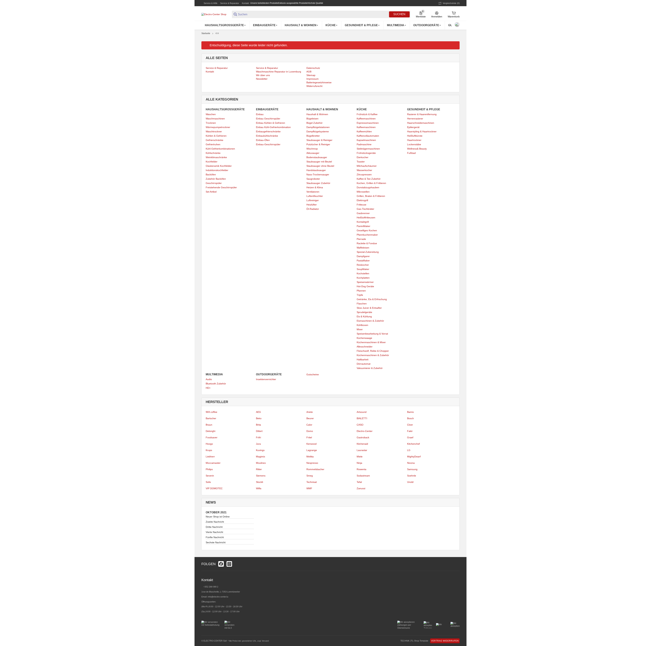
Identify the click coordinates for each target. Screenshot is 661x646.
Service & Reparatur (229, 3)
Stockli (259, 482)
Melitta (310, 456)
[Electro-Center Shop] (213, 14)
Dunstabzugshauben (368, 187)
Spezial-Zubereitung (368, 252)
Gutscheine (312, 374)
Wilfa (258, 488)
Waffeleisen (363, 247)
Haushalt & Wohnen (317, 114)
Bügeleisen (312, 118)
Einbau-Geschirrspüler (268, 144)
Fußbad (411, 153)
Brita (258, 424)
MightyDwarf (414, 456)
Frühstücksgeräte (366, 153)
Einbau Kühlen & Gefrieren (270, 122)
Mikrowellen (363, 191)
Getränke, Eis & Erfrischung (372, 299)
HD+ (208, 387)
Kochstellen (363, 273)
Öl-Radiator (312, 209)
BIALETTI (362, 418)
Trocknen (211, 122)
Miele (360, 456)
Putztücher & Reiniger (318, 144)
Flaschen (362, 303)
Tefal (359, 482)
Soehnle (411, 475)
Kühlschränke (213, 153)
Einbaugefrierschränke (268, 131)
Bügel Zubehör (314, 122)
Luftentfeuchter (314, 196)
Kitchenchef (413, 443)
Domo (309, 431)
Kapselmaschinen (366, 140)
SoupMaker (363, 269)
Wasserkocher (364, 170)
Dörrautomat (363, 363)
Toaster (361, 161)
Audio (209, 379)
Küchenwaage (364, 338)
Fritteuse (361, 204)
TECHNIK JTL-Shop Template (414, 641)
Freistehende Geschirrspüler (221, 187)
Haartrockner (414, 140)
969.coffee (211, 412)
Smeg (309, 475)
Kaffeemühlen (364, 131)
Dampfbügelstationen (318, 127)
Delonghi (210, 431)
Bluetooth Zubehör (216, 383)
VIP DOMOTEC (214, 488)
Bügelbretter (313, 135)
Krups (209, 450)
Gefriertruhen (213, 144)
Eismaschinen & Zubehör (370, 320)
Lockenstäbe (414, 144)
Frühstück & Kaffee (367, 114)
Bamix (410, 412)
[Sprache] (457, 24)
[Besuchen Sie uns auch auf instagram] (229, 564)
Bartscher (211, 418)
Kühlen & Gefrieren (216, 135)
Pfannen (361, 290)
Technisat (311, 482)
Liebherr (210, 456)
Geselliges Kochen (367, 230)
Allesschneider (365, 346)
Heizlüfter (311, 204)
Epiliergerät (413, 127)
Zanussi (361, 488)
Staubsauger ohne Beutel (320, 166)
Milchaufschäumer (367, 166)
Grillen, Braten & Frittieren (371, 196)
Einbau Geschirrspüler (268, 118)
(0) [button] (451, 3)
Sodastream (363, 475)
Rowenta (361, 469)
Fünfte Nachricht (215, 537)
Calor (309, 424)
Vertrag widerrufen (445, 641)
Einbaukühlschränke (267, 135)
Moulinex (261, 463)
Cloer (410, 424)
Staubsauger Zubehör (318, 183)
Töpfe (360, 295)
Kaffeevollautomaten (368, 135)
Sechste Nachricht (215, 542)
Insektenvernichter (266, 379)
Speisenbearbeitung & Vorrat (372, 333)
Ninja (359, 463)
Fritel (309, 437)
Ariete (309, 412)
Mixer (360, 329)
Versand (265, 641)
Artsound (361, 412)
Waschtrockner (214, 131)
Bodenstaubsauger (316, 157)
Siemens (260, 475)
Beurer (310, 418)
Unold (410, 482)
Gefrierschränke (214, 140)
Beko (258, 418)
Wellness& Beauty (417, 148)
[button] (457, 564)
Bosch (410, 418)
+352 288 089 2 (210, 587)
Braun (209, 424)
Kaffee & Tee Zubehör (369, 178)
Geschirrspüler (214, 183)
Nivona (411, 463)
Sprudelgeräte (364, 312)
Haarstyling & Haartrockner (422, 131)
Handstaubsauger (316, 170)
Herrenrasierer (415, 118)
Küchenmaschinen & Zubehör (373, 355)
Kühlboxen (362, 325)
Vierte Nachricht (214, 532)
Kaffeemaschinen (366, 118)
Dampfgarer (363, 256)
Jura (258, 443)
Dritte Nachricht (214, 527)
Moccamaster (213, 463)
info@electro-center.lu (218, 597)
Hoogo (209, 443)
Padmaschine (364, 144)
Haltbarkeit (362, 359)
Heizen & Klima (314, 187)
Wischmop (312, 148)
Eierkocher (362, 157)
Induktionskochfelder (217, 170)
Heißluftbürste (414, 135)
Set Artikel (211, 191)
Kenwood (311, 443)
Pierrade (361, 239)
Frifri (258, 437)
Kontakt (245, 3)
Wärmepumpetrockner (218, 127)
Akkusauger (312, 153)
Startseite (205, 33)
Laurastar (362, 450)
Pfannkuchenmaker (367, 234)
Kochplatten (363, 277)
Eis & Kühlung (364, 316)
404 (217, 33)
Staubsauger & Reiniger (319, 140)
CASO (360, 424)
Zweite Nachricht (215, 521)
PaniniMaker (363, 226)
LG (408, 450)
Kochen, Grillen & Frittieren (371, 183)
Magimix (260, 456)
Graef (410, 437)
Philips (209, 469)
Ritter (259, 469)
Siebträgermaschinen (368, 148)
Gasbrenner (363, 213)
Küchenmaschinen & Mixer (371, 342)
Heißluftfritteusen (366, 217)
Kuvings (260, 450)
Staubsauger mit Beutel (319, 161)
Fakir (410, 431)
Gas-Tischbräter (365, 209)
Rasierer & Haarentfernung (422, 114)
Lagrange (311, 450)
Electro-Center (365, 431)
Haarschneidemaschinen (420, 122)
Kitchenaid (362, 443)
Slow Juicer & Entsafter (369, 307)
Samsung (412, 469)
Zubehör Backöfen (216, 178)
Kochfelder (211, 161)
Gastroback (363, 437)
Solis (208, 482)
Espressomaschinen (368, 122)
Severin (210, 475)
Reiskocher (363, 264)
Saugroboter (313, 178)
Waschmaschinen (215, 118)
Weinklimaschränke (216, 157)
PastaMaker (363, 260)
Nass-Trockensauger (317, 174)
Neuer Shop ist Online (218, 516)
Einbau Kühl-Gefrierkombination (273, 127)
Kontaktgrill (363, 221)
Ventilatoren (312, 191)
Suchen (399, 14)
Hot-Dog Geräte (365, 286)
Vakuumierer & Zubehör (370, 368)
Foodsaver (211, 437)
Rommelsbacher (315, 469)
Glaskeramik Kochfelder (219, 166)
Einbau (260, 114)
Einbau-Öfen (263, 140)
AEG (258, 412)
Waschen (211, 114)
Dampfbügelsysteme (317, 131)
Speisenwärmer (365, 282)
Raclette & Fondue (367, 243)
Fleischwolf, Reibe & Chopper (373, 351)
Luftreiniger (312, 200)
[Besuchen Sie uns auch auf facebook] (221, 564)
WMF (309, 488)
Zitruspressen (364, 174)
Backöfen (211, 174)
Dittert (259, 431)
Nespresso (312, 463)
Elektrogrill (362, 200)
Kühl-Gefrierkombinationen (220, 148)
